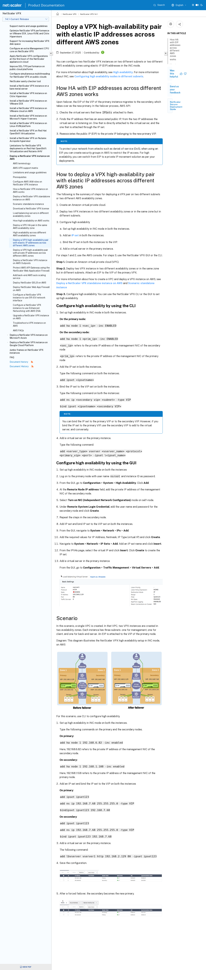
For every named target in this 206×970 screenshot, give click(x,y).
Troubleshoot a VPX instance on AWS (29, 324)
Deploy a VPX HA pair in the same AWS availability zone (30, 226)
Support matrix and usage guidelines (28, 26)
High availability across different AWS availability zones (29, 234)
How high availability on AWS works (31, 220)
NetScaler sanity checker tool (25, 81)
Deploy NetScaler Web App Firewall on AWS (31, 288)
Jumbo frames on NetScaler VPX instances (26, 351)
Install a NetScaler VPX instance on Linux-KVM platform (28, 124)
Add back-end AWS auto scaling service (29, 276)
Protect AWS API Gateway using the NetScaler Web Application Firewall (31, 269)
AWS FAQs (18, 330)
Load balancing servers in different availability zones (31, 214)
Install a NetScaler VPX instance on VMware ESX (28, 102)
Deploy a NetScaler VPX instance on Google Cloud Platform (29, 344)
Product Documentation (46, 5)
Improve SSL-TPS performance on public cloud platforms (27, 68)
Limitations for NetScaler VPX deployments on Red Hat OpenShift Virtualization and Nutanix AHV (28, 148)
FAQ (12, 357)
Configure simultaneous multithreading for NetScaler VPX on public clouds (30, 75)
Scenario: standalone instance (28, 204)
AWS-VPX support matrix (25, 168)
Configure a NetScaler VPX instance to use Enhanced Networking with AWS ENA (27, 308)
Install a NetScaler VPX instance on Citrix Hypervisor (28, 94)
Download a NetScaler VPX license (31, 208)
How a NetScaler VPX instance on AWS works (30, 190)
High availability (123, 72)
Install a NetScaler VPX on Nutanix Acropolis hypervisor (28, 139)
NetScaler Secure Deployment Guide (176, 105)
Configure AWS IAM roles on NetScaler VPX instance (27, 183)
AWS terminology (21, 163)
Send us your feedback (175, 89)
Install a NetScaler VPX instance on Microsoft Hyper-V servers (28, 117)
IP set (75, 235)
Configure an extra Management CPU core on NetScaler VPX (29, 50)
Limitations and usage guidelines (30, 172)
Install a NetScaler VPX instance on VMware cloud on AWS (28, 109)
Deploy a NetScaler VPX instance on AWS (30, 157)
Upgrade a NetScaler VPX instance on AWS (31, 317)
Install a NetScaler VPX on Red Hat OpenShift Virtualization (28, 132)
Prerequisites (19, 177)
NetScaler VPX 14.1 (89, 14)
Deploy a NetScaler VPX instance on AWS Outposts (30, 261)
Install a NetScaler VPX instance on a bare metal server (29, 87)
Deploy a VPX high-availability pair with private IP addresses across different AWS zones (30, 253)
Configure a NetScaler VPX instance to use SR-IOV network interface (29, 297)
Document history (19, 362)
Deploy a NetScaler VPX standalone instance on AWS (31, 198)
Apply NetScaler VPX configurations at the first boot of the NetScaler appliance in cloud (29, 59)
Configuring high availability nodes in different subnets (108, 76)
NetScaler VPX (69, 14)
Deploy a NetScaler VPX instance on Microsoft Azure (29, 336)
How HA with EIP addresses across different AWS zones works (175, 49)
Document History (19, 366)
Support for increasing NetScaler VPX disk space (29, 42)
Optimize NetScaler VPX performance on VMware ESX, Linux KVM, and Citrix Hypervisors (29, 33)
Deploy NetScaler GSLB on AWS (29, 282)
